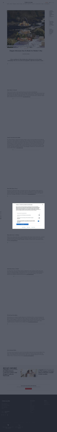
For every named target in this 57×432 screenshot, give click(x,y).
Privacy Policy (33, 227)
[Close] (43, 205)
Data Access (28, 227)
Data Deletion (24, 227)
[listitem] (28, 213)
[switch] (39, 215)
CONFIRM (22, 224)
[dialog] (28, 216)
